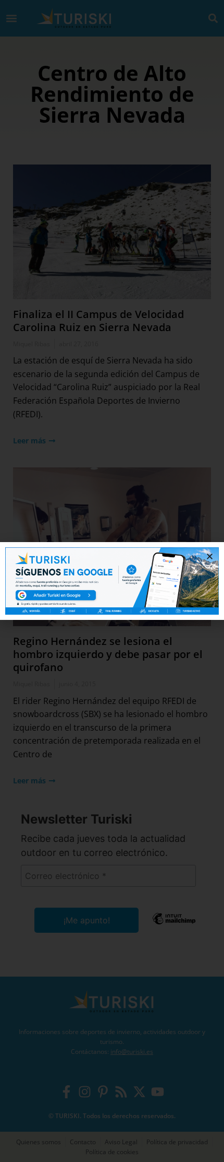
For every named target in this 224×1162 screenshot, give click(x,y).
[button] (210, 556)
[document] (112, 581)
